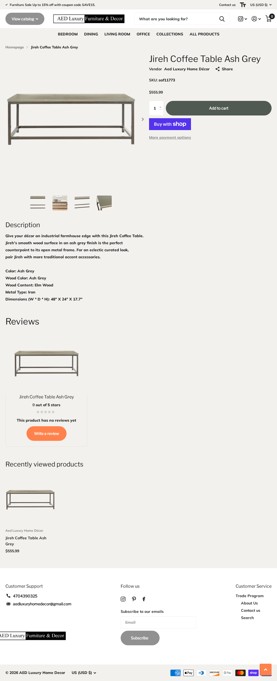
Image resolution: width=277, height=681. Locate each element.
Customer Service (254, 586)
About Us (249, 603)
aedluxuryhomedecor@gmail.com (42, 603)
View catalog (23, 18)
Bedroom (68, 34)
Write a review (46, 433)
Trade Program (250, 595)
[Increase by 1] (161, 103)
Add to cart (218, 108)
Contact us (227, 5)
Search (247, 617)
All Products (204, 34)
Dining (91, 34)
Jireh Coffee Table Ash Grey (25, 540)
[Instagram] (123, 599)
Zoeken (222, 19)
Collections (169, 34)
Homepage (14, 47)
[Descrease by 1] (161, 113)
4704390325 (25, 596)
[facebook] (144, 599)
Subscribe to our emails (142, 611)
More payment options (170, 137)
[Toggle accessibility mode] (243, 4)
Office (143, 34)
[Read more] (242, 19)
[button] (142, 119)
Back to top (266, 670)
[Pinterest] (134, 599)
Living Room (117, 34)
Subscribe (140, 638)
